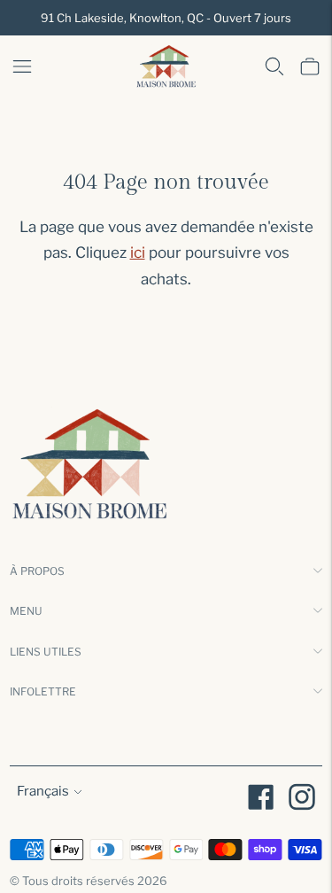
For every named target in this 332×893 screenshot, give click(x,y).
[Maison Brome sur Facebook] (261, 800)
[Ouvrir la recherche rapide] (274, 66)
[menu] (22, 66)
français (43, 791)
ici (137, 252)
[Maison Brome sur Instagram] (302, 800)
